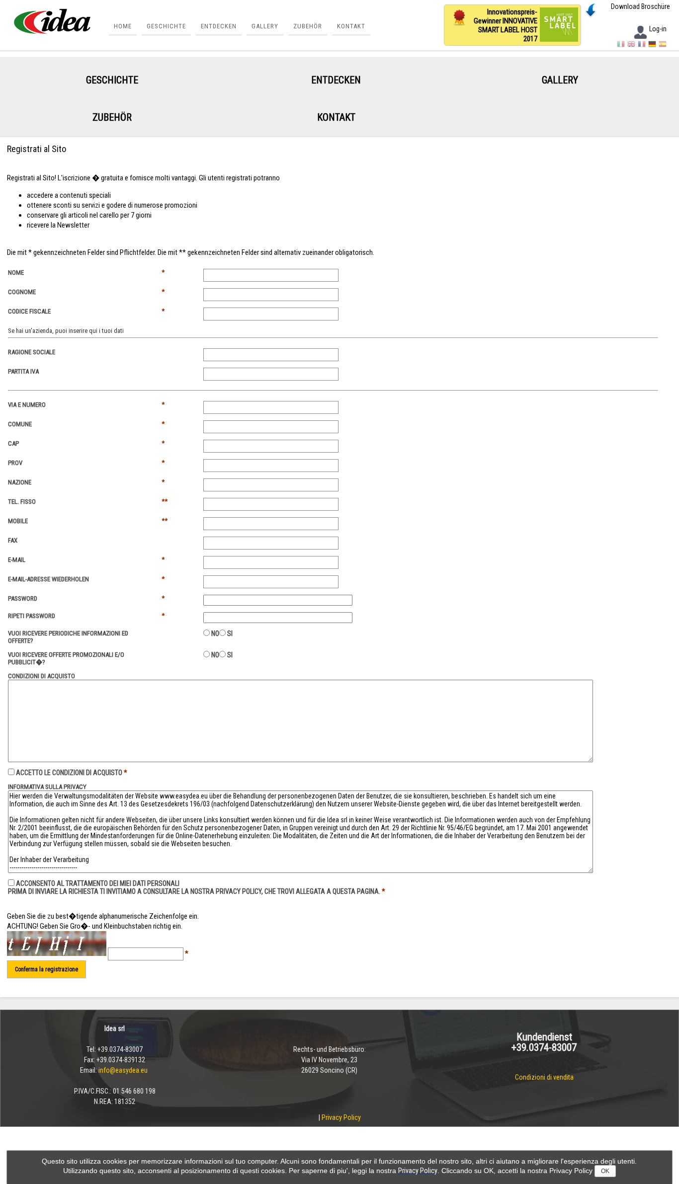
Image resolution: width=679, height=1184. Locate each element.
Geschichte (166, 26)
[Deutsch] (652, 46)
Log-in (658, 29)
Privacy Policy (341, 1117)
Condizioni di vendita (544, 1077)
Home (123, 26)
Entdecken (219, 26)
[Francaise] (642, 46)
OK (605, 1171)
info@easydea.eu (123, 1070)
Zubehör (307, 26)
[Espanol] (663, 46)
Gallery (265, 26)
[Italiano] (621, 46)
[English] (631, 46)
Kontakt (351, 26)
